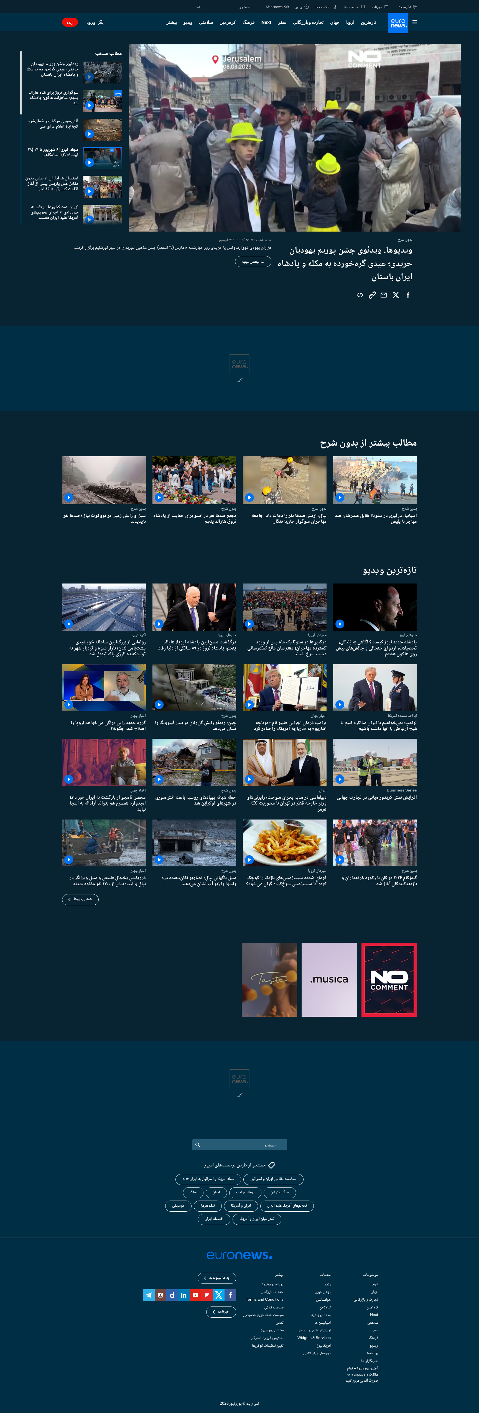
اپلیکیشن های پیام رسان (314, 1330)
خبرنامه (223, 1311)
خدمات (325, 1275)
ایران (323, 790)
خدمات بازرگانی (272, 1292)
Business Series (402, 790)
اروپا (350, 22)
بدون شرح (409, 508)
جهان (335, 22)
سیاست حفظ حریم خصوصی (263, 1315)
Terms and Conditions (265, 1300)
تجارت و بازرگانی (308, 22)
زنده (70, 22)
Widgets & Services (314, 1338)
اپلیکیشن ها (323, 1323)
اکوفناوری (138, 635)
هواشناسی (323, 1300)
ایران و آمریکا (241, 1206)
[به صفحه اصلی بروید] (398, 23)
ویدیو (188, 22)
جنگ (193, 1192)
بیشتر (279, 1275)
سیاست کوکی (274, 1307)
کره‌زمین (228, 22)
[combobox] (226, 6)
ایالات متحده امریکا (402, 715)
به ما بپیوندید (321, 1315)
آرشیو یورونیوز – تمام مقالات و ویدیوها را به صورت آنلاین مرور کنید (362, 1374)
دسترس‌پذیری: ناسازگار (267, 1338)
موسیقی (178, 1206)
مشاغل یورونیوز (272, 1330)
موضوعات (370, 1275)
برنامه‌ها (372, 1353)
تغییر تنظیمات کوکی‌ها (268, 1346)
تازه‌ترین (368, 22)
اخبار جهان (319, 715)
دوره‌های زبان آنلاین (317, 1353)
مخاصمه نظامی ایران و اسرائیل (273, 1179)
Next (266, 22)
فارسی (406, 6)
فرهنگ (249, 22)
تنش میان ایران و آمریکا (257, 1219)
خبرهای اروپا (407, 635)
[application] (295, 138)
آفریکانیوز (324, 1346)
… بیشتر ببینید (253, 261)
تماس (280, 1323)
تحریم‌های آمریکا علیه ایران (287, 1206)
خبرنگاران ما (369, 1361)
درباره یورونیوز (273, 1284)
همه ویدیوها (83, 899)
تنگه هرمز (208, 1206)
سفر (282, 22)
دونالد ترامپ (245, 1192)
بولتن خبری (323, 1292)
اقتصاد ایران (214, 1219)
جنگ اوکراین (280, 1192)
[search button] (198, 6)
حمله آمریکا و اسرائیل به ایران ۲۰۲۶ (208, 1179)
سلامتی (206, 22)
